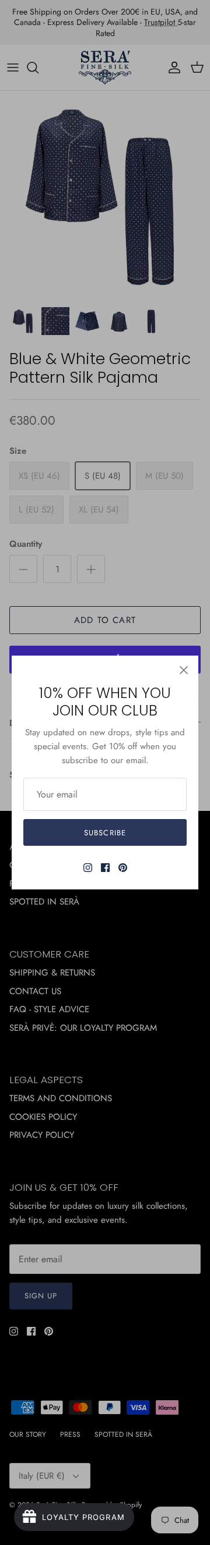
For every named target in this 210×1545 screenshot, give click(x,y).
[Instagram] (87, 867)
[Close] (184, 670)
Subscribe (104, 832)
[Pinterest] (122, 867)
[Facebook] (105, 867)
